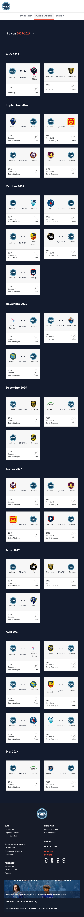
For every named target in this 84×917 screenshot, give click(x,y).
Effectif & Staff (10, 848)
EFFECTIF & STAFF (26, 16)
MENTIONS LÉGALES (51, 846)
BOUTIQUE (48, 855)
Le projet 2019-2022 (12, 833)
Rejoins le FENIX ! (11, 870)
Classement (9, 855)
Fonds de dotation (11, 836)
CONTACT (48, 841)
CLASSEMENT (59, 16)
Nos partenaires (50, 833)
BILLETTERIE (48, 852)
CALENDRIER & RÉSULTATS (43, 16)
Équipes (8, 873)
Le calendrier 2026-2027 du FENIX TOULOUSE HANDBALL (33, 908)
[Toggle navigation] (80, 6)
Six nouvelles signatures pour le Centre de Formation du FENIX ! (36, 894)
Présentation (9, 829)
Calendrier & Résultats (13, 851)
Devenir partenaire (51, 829)
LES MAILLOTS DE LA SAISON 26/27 (22, 901)
